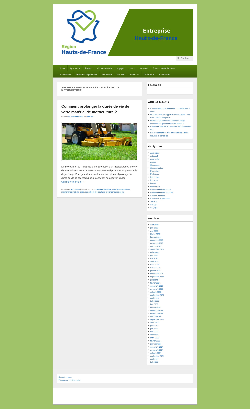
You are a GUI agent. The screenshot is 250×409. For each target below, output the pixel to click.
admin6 (90, 116)
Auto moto (134, 74)
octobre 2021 (155, 352)
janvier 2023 (155, 307)
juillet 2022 (154, 325)
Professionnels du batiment (161, 192)
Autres (153, 162)
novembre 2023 (156, 288)
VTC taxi (120, 74)
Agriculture (75, 68)
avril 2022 (154, 334)
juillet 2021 (154, 362)
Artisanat (154, 155)
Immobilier (154, 177)
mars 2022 (154, 337)
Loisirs (132, 68)
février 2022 (155, 340)
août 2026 (154, 224)
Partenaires (164, 74)
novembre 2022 (156, 313)
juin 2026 (154, 227)
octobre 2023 (155, 291)
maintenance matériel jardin (72, 192)
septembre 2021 (157, 356)
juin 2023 (154, 304)
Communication (104, 68)
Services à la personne (86, 74)
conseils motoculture (102, 189)
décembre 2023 (156, 285)
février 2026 (155, 234)
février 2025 (155, 267)
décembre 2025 (156, 240)
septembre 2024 (157, 276)
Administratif (65, 74)
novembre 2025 (156, 243)
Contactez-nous (65, 377)
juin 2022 (154, 328)
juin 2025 (154, 255)
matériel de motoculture (95, 192)
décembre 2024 (156, 273)
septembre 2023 (157, 295)
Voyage (120, 68)
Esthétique (107, 74)
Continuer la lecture (72, 181)
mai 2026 (154, 230)
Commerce (149, 74)
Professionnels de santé (164, 68)
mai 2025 (154, 258)
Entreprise (154, 171)
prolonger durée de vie (115, 192)
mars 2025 (154, 264)
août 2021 (154, 359)
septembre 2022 (157, 319)
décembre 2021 (156, 346)
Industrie (144, 68)
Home (62, 68)
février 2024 (155, 282)
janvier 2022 (155, 343)
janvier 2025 (155, 270)
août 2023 (154, 298)
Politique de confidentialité (69, 380)
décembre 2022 (156, 310)
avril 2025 (154, 261)
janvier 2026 (155, 237)
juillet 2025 (154, 252)
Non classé (155, 186)
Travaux (88, 68)
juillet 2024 (154, 279)
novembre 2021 (156, 349)
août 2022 (154, 322)
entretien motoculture (121, 189)
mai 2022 (154, 331)
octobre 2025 (155, 246)
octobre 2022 (155, 316)
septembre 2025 (157, 249)
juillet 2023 (154, 301)
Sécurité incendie (157, 195)
